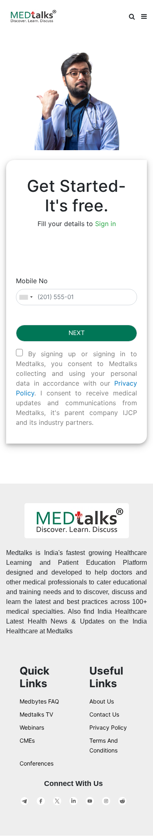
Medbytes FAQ (39, 701)
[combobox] (25, 297)
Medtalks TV (36, 714)
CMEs (27, 740)
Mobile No (32, 281)
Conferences (36, 763)
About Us (101, 701)
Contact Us (104, 714)
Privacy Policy (108, 727)
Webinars (32, 727)
